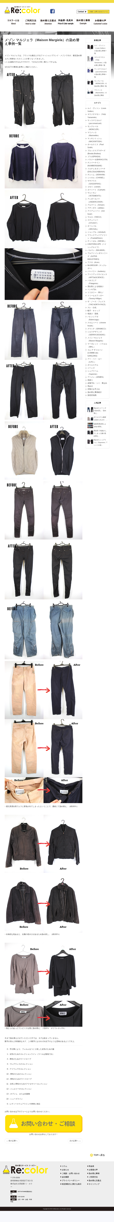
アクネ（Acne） (94, 262)
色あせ (90, 386)
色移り (90, 380)
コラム (64, 1166)
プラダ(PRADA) (94, 157)
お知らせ (65, 1170)
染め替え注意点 (48, 22)
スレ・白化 (92, 307)
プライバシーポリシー (71, 1180)
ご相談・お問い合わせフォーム (98, 11)
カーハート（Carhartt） (97, 190)
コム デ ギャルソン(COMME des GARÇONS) (95, 353)
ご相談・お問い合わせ (71, 1173)
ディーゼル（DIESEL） (97, 241)
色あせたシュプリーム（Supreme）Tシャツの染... (100, 442)
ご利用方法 (30, 22)
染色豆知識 (92, 395)
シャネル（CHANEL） (97, 178)
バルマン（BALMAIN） (97, 250)
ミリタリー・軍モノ (96, 292)
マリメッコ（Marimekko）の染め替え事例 (100, 92)
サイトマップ (94, 1184)
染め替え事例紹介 (95, 392)
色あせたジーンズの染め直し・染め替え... (100, 410)
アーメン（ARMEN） (96, 377)
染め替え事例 (83, 22)
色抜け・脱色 (93, 314)
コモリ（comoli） (95, 187)
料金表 (65, 22)
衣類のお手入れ (94, 389)
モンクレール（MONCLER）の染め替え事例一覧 (100, 83)
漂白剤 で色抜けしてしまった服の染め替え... (100, 433)
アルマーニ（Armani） (97, 205)
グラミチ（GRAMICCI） (97, 329)
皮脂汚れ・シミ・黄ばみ (97, 383)
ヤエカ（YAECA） (95, 217)
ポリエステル (93, 365)
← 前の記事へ (11, 1141)
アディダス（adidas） (96, 208)
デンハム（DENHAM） (97, 175)
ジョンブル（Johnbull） (97, 232)
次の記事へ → (75, 1141)
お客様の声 (100, 22)
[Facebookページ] (52, 11)
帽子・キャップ (94, 311)
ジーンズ (91, 368)
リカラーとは (13, 22)
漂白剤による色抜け (96, 286)
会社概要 (65, 1177)
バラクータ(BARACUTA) (97, 160)
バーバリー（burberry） (97, 271)
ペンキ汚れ (92, 289)
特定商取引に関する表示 (71, 1184)
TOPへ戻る (99, 1155)
